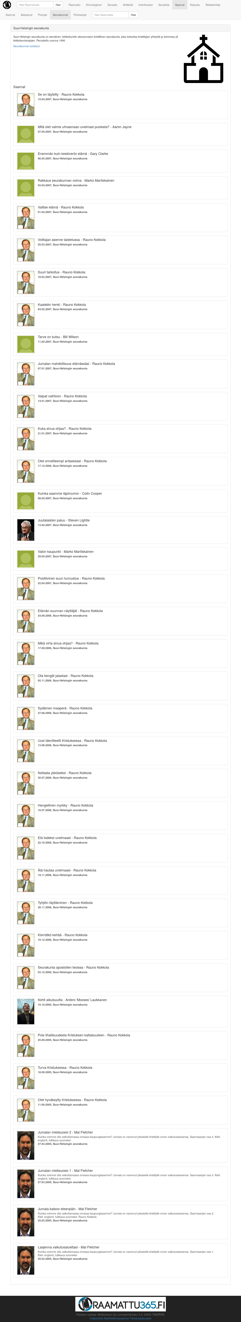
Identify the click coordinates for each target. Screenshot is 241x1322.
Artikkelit (128, 5)
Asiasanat (26, 15)
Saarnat (180, 5)
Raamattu (74, 5)
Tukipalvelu (96, 1318)
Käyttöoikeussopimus (116, 1318)
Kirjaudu (195, 5)
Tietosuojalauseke (140, 1318)
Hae (58, 5)
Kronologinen (94, 5)
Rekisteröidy (213, 5)
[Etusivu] (7, 4)
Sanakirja (163, 5)
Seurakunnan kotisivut (26, 46)
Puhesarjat (80, 15)
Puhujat (42, 15)
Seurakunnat (60, 15)
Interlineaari (146, 5)
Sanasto (112, 5)
